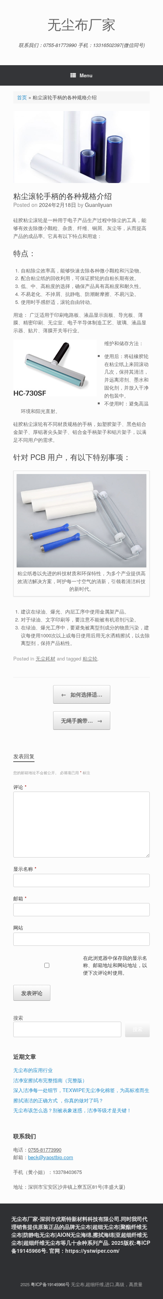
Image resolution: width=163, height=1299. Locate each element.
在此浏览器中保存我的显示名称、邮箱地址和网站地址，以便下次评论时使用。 (115, 965)
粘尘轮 (90, 658)
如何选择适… (81, 694)
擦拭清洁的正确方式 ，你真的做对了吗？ (58, 1100)
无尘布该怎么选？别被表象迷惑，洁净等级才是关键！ (72, 1110)
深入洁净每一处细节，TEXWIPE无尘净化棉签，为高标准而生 (81, 1090)
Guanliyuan (98, 204)
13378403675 (67, 1171)
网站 (18, 927)
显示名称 (24, 868)
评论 (20, 786)
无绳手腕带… (81, 720)
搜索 (18, 1017)
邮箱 (20, 898)
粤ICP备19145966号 (50, 1284)
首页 (22, 97)
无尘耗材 (45, 658)
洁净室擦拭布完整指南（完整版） (50, 1080)
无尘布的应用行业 (33, 1070)
